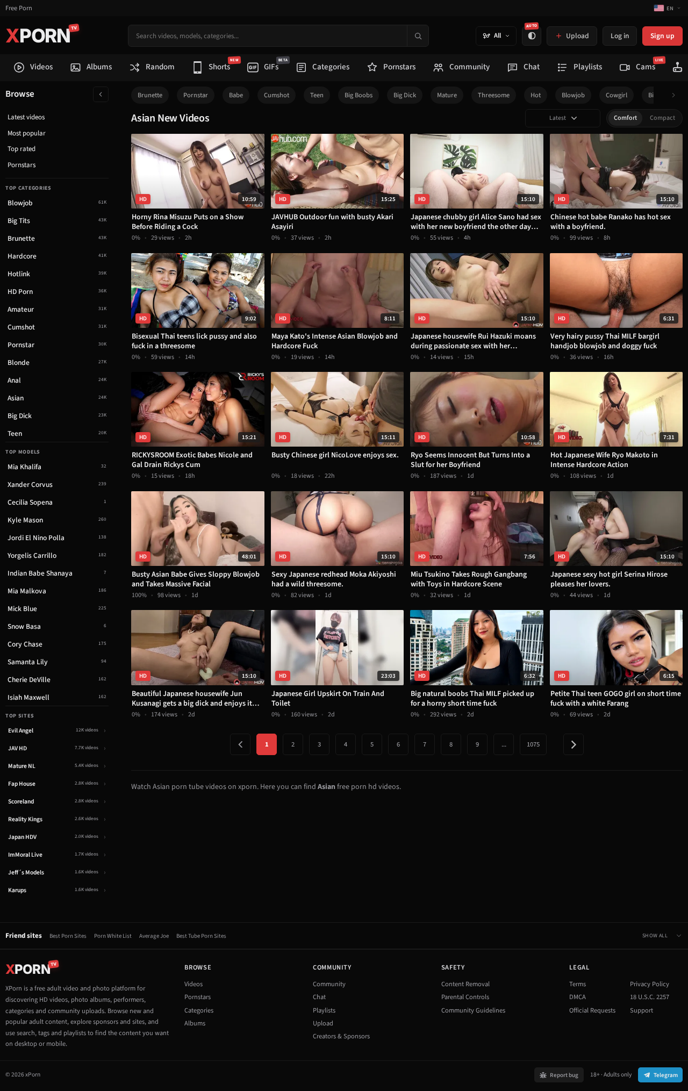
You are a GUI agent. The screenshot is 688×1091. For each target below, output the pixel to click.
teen (317, 95)
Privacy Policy (649, 984)
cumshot (276, 95)
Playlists (324, 1010)
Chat (319, 997)
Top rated (21, 149)
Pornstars (21, 165)
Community (329, 984)
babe (236, 95)
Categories (198, 1010)
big (652, 95)
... (503, 744)
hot (536, 95)
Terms (577, 984)
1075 (533, 744)
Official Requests (592, 1010)
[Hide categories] (101, 94)
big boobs (358, 95)
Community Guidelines (473, 1010)
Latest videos (26, 117)
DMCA (577, 997)
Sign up (662, 36)
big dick (404, 95)
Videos (193, 984)
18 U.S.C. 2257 (649, 997)
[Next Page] (573, 744)
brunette (150, 95)
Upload (323, 1023)
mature (447, 95)
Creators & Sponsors (341, 1036)
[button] (676, 95)
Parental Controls (465, 997)
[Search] (417, 35)
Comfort (625, 118)
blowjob (573, 95)
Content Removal (465, 984)
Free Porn (18, 8)
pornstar (195, 95)
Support (641, 1010)
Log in (620, 36)
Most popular (27, 133)
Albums (194, 1023)
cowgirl (616, 95)
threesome (494, 95)
